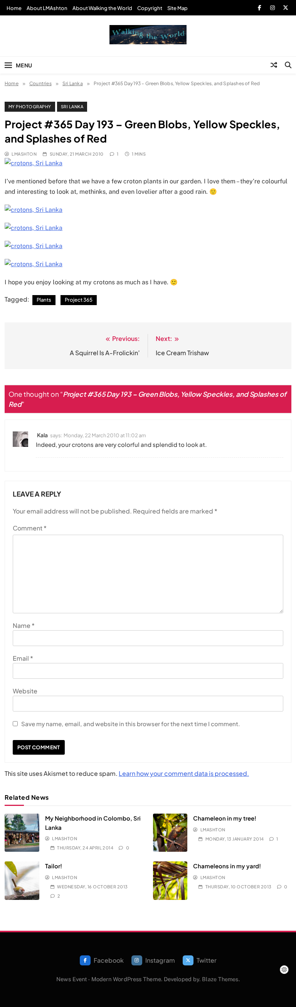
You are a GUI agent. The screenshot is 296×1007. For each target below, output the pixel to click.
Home (14, 8)
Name (24, 625)
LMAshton (24, 153)
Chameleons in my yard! (227, 865)
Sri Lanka (72, 106)
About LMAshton (47, 8)
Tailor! (53, 865)
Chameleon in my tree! (224, 818)
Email (23, 658)
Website (25, 691)
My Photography (29, 106)
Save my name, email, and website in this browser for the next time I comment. (130, 723)
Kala (42, 434)
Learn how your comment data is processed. (184, 773)
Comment (30, 528)
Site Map (177, 8)
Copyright (149, 8)
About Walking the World (102, 8)
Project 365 (78, 300)
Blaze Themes (220, 979)
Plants (44, 300)
